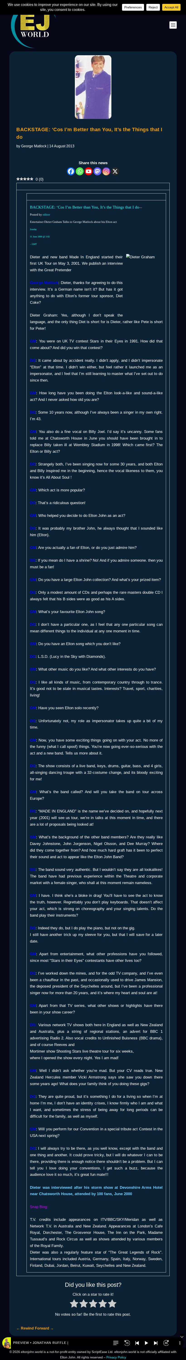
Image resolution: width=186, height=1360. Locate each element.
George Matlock (33, 146)
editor (46, 214)
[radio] (74, 1304)
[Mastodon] (97, 171)
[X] (115, 171)
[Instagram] (106, 171)
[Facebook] (71, 171)
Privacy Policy (116, 1357)
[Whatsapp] (80, 171)
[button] (115, 1343)
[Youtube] (89, 171)
